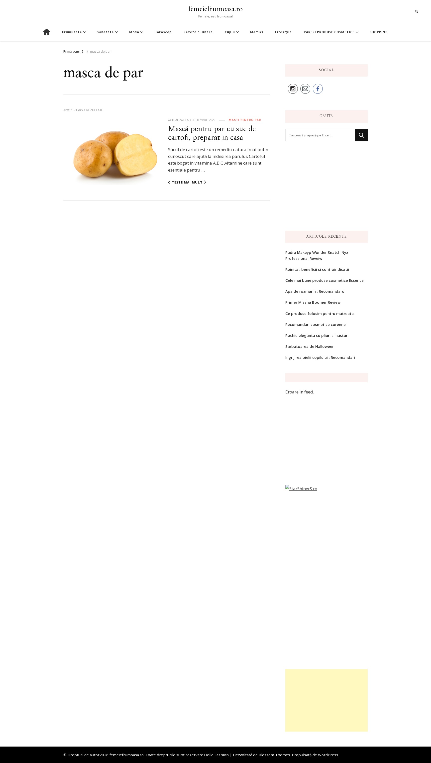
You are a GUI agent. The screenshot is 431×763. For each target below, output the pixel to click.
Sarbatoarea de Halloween (309, 346)
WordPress (328, 754)
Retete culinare (198, 32)
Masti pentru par (245, 120)
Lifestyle (283, 32)
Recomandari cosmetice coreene (315, 324)
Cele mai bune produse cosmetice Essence (324, 280)
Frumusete (72, 32)
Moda (134, 32)
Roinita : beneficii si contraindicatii (317, 269)
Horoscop (163, 32)
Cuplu (230, 32)
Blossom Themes (274, 754)
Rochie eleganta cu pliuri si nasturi (316, 335)
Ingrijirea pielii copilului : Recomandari (320, 357)
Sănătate (105, 32)
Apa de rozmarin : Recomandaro (314, 291)
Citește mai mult (185, 182)
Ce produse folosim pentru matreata (319, 313)
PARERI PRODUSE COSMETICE (329, 32)
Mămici (256, 32)
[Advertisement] (326, 700)
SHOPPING (379, 32)
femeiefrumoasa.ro (215, 8)
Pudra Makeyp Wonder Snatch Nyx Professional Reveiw (316, 255)
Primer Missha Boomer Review (312, 302)
